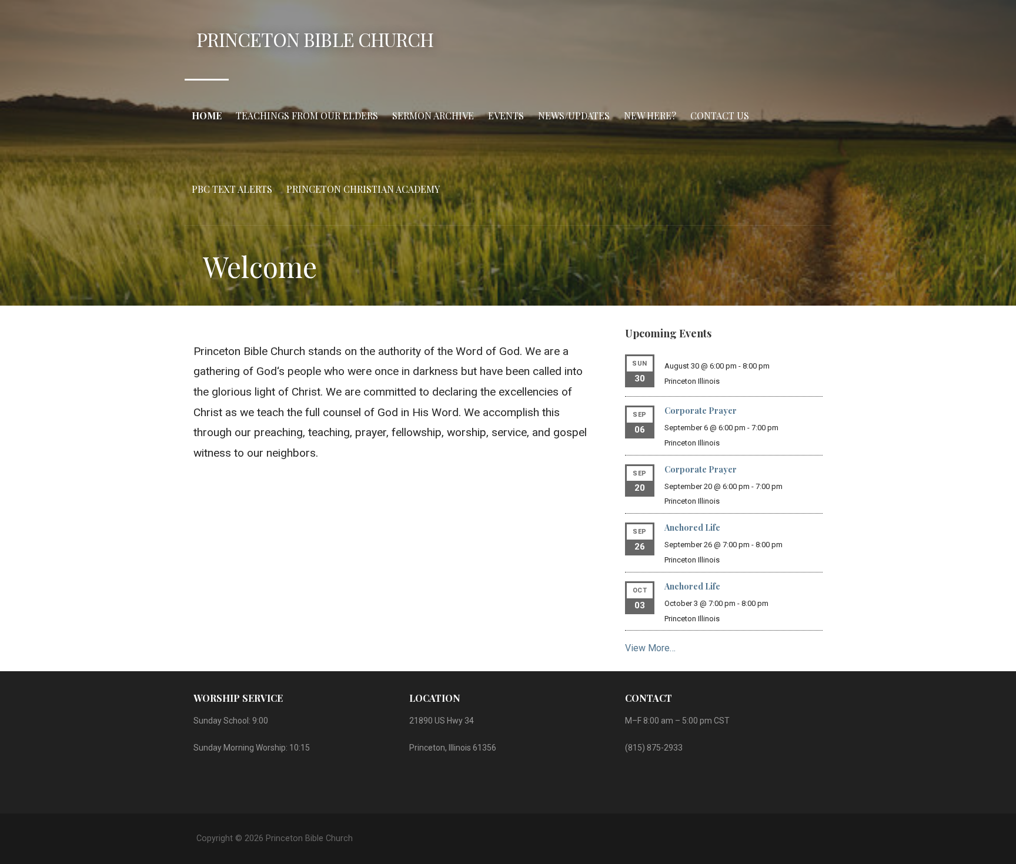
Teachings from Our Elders (307, 115)
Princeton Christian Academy (363, 189)
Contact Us (719, 115)
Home (207, 115)
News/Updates (574, 115)
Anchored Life (692, 527)
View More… (650, 648)
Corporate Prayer (700, 410)
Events (506, 115)
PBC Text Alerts (232, 189)
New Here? (650, 115)
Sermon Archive (433, 115)
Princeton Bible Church (314, 39)
